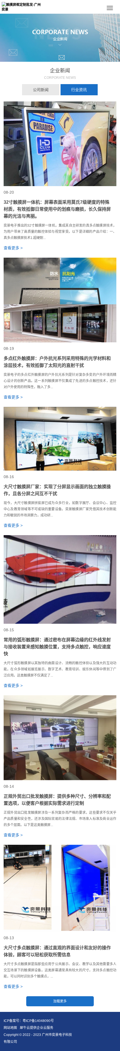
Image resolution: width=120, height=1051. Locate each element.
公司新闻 (41, 89)
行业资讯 (79, 89)
